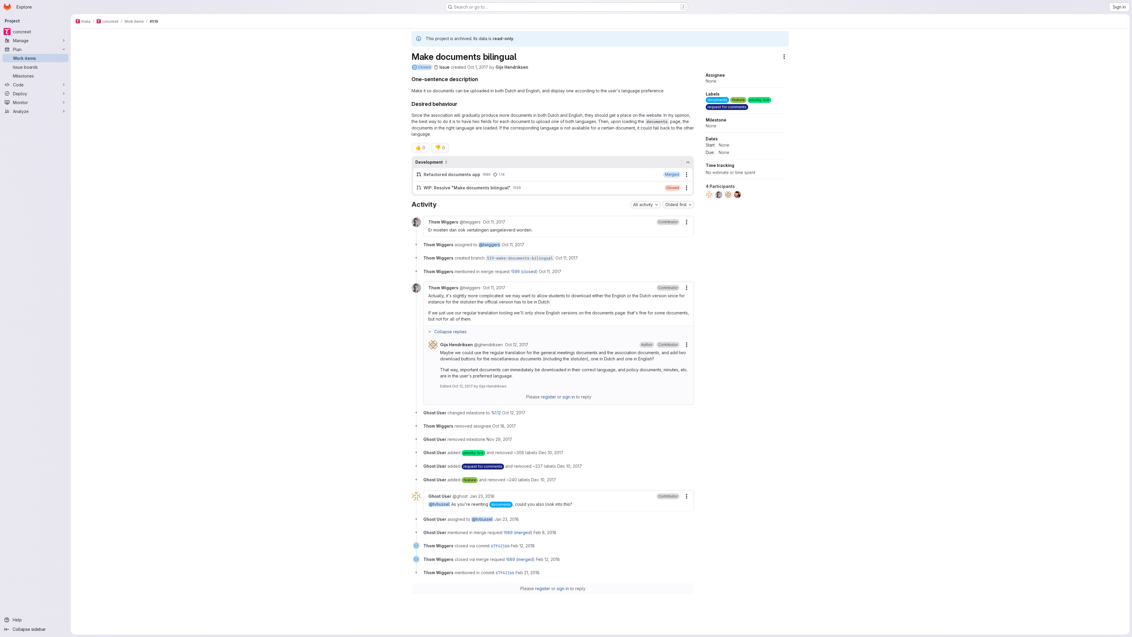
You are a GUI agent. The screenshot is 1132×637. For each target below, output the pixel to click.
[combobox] (645, 204)
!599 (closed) (524, 271)
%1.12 (496, 412)
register (548, 396)
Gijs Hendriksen (512, 67)
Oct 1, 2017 (477, 67)
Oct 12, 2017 (462, 386)
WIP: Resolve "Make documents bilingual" (467, 187)
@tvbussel (439, 504)
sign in (568, 396)
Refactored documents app (452, 174)
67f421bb (500, 546)
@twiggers (489, 244)
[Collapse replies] (429, 331)
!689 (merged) (518, 532)
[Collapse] (687, 162)
